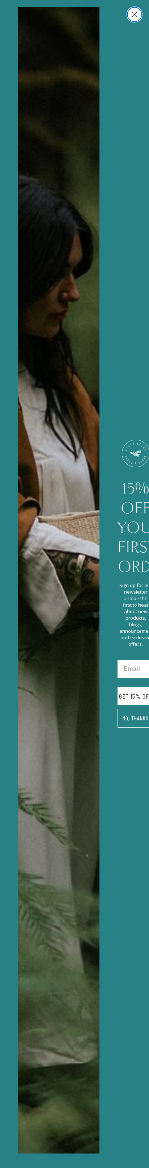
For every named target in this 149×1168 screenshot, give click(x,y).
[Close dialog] (134, 14)
